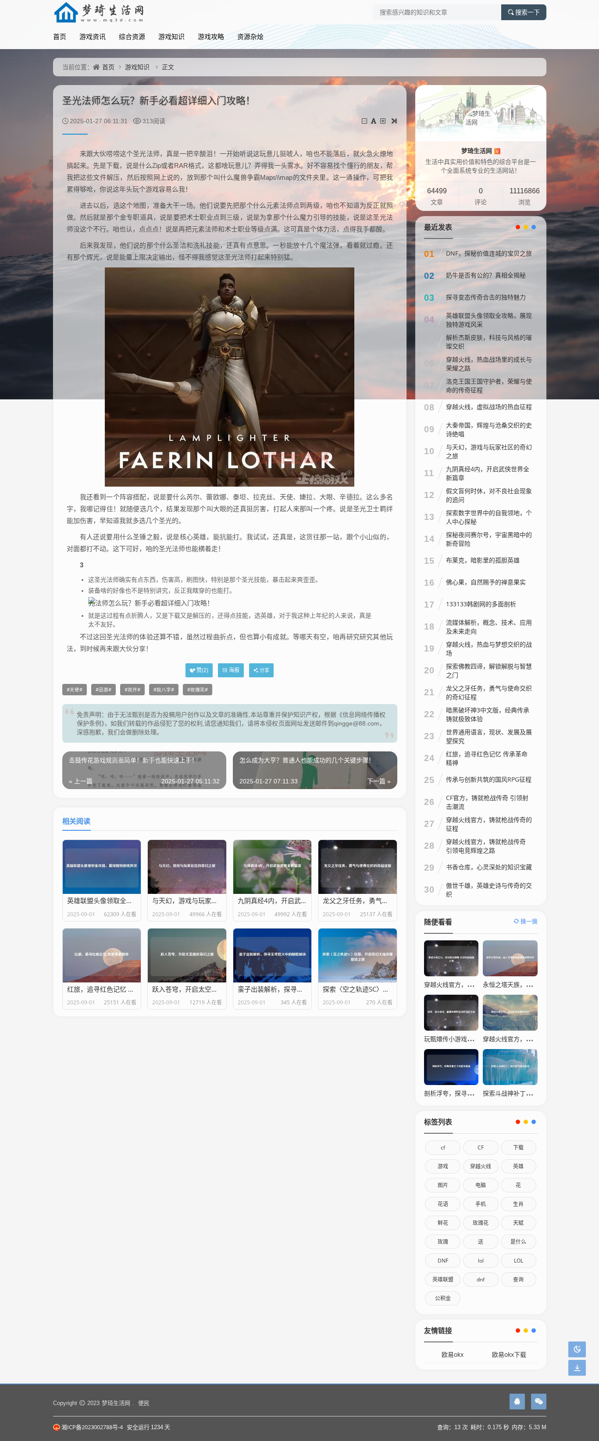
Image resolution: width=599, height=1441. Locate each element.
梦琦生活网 (480, 150)
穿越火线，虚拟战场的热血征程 (489, 406)
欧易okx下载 (509, 1354)
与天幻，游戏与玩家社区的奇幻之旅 (489, 451)
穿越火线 (480, 1166)
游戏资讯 (92, 36)
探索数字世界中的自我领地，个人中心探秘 (489, 517)
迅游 (103, 690)
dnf (481, 1279)
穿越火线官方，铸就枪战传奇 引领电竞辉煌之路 (486, 845)
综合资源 (132, 36)
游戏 (443, 1166)
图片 (443, 1185)
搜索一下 (527, 12)
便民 (144, 1403)
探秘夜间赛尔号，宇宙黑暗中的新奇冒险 (489, 539)
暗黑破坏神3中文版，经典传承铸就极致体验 (487, 714)
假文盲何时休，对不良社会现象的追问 (489, 495)
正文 (168, 67)
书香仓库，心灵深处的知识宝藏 (489, 867)
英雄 (518, 1166)
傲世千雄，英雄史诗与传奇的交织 (489, 889)
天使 (74, 690)
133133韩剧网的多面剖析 (481, 604)
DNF (443, 1260)
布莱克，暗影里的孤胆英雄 (483, 560)
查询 (518, 1279)
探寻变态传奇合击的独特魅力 (486, 297)
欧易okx (453, 1354)
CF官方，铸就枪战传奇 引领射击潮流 (487, 802)
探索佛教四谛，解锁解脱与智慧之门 (489, 670)
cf (443, 1147)
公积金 (443, 1298)
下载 (518, 1147)
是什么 (518, 1241)
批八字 (164, 690)
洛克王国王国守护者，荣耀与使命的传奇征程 (489, 385)
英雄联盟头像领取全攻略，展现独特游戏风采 (489, 319)
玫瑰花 (197, 690)
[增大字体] (383, 121)
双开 (132, 690)
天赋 (518, 1223)
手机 (480, 1204)
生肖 (518, 1204)
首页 (59, 36)
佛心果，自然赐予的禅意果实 (486, 582)
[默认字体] (374, 121)
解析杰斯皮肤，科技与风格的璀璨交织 (489, 341)
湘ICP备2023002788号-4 (92, 1427)
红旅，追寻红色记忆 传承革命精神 (487, 758)
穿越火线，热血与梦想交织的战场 (489, 648)
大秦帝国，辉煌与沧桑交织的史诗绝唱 (489, 429)
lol (481, 1260)
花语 (443, 1204)
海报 (234, 670)
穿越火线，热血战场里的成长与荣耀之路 (489, 363)
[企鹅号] (517, 1401)
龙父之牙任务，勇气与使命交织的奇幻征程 (489, 692)
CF (481, 1147)
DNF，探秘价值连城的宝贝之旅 (489, 253)
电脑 (480, 1185)
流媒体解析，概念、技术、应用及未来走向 (489, 626)
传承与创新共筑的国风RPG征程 (488, 779)
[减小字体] (365, 121)
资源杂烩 (250, 36)
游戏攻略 (211, 36)
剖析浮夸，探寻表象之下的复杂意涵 (473, 1093)
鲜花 (443, 1223)
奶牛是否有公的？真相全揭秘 (486, 275)
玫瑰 (443, 1241)
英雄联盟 (442, 1279)
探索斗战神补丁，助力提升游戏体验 (532, 1093)
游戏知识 (171, 36)
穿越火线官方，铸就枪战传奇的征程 (489, 824)
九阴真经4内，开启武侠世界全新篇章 (487, 473)
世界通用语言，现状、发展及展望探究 (489, 736)
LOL (518, 1260)
